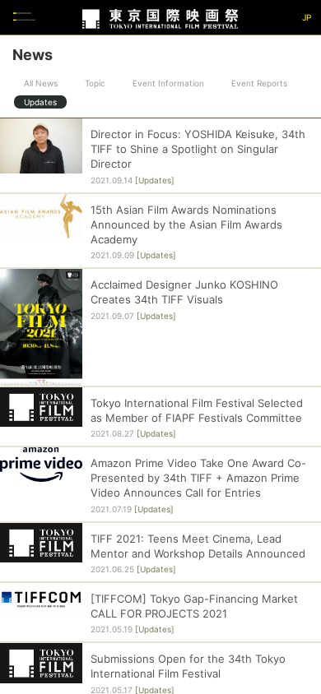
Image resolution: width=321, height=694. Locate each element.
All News (41, 83)
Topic (95, 83)
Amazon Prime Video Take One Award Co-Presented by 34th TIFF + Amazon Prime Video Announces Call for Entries (198, 477)
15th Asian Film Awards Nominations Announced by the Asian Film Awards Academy (186, 224)
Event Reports (259, 83)
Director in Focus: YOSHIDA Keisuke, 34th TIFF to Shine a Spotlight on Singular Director (198, 148)
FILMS (301, 300)
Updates (40, 102)
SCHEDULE (301, 345)
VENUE (301, 435)
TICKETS (301, 390)
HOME (301, 254)
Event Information (168, 83)
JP (306, 17)
